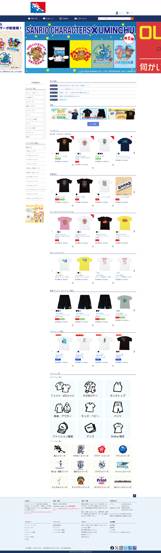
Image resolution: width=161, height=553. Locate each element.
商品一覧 (34, 18)
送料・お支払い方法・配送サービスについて (94, 525)
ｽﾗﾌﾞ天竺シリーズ (32, 176)
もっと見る (93, 124)
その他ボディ (30, 97)
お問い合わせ (82, 18)
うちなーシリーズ (32, 155)
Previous (2, 49)
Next (159, 49)
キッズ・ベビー (30, 110)
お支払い (27, 501)
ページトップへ (134, 495)
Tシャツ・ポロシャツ (32, 93)
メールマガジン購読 (59, 530)
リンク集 (112, 530)
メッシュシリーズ (32, 181)
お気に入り (50, 18)
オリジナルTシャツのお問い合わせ (120, 532)
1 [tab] (75, 74)
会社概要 (112, 522)
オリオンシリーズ (32, 194)
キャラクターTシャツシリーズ (36, 189)
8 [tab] (84, 74)
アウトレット (30, 132)
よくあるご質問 (85, 527)
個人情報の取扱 (66, 548)
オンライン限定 (30, 128)
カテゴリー (28, 522)
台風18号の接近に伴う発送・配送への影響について (69, 85)
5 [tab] (80, 74)
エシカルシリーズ (32, 185)
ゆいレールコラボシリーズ (35, 198)
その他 (27, 539)
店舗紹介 (66, 18)
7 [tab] (83, 74)
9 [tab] (85, 74)
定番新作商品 (58, 100)
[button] (52, 153)
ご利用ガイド (47, 508)
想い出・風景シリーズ (33, 168)
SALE (27, 137)
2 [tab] (76, 74)
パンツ (28, 115)
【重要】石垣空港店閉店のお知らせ (65, 96)
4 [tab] (79, 74)
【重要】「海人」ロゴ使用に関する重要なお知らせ (69, 92)
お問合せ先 (113, 501)
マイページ (56, 522)
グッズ (28, 123)
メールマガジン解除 (59, 532)
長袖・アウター (30, 106)
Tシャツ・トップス (30, 525)
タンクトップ (30, 101)
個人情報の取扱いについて (89, 530)
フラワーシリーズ (32, 159)
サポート (84, 522)
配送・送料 (56, 501)
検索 (132, 18)
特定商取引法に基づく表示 (89, 532)
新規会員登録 (57, 525)
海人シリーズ (31, 151)
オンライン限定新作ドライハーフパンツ (66, 89)
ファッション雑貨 (31, 119)
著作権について (85, 534)
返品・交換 (85, 501)
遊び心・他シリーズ (33, 172)
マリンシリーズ (31, 164)
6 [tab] (81, 74)
